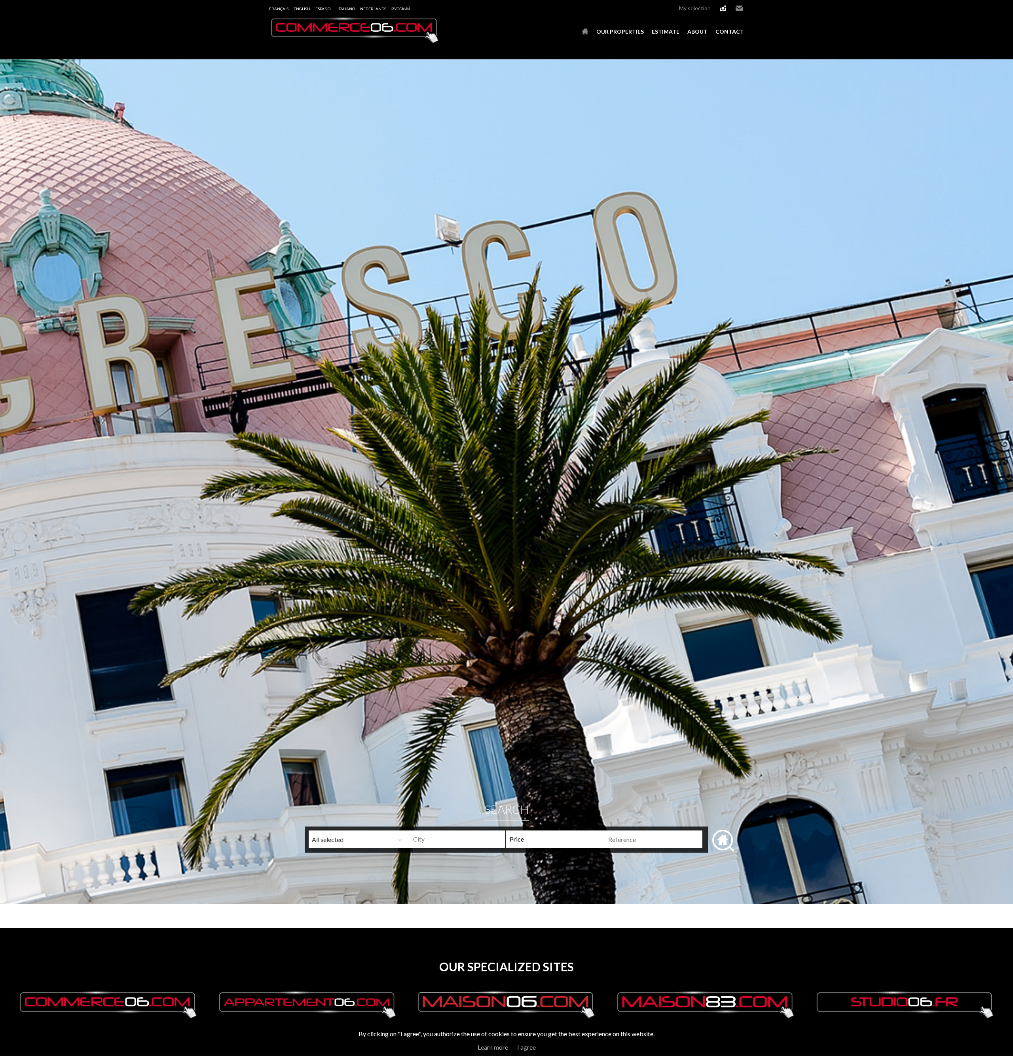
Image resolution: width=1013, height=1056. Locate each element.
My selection (695, 8)
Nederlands (373, 8)
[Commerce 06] (354, 41)
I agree (526, 1047)
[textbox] (469, 839)
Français (278, 8)
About (697, 31)
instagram (723, 8)
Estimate (665, 31)
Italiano (346, 8)
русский (400, 8)
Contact (729, 31)
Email (739, 8)
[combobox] (456, 839)
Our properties (620, 31)
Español (323, 8)
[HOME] (585, 32)
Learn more (493, 1047)
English (302, 8)
